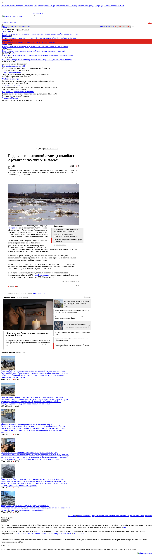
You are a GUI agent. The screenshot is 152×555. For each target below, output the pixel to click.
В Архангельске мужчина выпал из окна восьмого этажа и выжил (29, 42)
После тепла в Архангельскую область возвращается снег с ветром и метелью (32, 479)
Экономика (28, 6)
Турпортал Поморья (10, 98)
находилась (12, 228)
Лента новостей (23, 297)
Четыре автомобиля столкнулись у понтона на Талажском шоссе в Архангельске (35, 47)
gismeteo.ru (40, 545)
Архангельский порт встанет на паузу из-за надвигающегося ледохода (29, 453)
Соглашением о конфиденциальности (56, 534)
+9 (33, 16)
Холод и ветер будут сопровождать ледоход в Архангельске (25, 506)
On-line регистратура (10, 79)
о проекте (72, 516)
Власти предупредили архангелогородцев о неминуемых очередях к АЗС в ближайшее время (40, 34)
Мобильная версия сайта (11, 516)
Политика (19, 6)
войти (150, 23)
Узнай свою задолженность (13, 72)
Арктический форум (86, 6)
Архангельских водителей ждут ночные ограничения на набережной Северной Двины (37, 55)
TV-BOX (120, 6)
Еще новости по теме (60, 245)
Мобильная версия (22, 26)
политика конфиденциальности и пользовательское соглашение (103, 516)
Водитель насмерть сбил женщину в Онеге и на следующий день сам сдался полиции (37, 60)
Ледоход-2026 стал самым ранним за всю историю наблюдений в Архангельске (66, 230)
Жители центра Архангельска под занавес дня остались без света (27, 334)
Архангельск (37, 13)
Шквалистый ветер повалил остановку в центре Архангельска (26, 424)
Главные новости (8, 6)
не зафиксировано (41, 275)
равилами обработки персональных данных (87, 533)
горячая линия (121, 26)
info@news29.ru (39, 293)
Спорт (52, 6)
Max (125, 527)
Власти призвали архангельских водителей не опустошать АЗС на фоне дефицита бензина (39, 38)
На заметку (72, 6)
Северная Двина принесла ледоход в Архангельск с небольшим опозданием (65, 235)
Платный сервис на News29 (13, 66)
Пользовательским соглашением (27, 534)
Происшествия (62, 6)
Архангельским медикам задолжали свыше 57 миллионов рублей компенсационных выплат (72, 318)
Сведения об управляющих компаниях (18, 92)
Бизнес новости (110, 6)
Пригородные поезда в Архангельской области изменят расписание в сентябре (34, 51)
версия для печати (71, 281)
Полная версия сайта (10, 8)
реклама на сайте (137, 516)
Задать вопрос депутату (11, 85)
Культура (46, 6)
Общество (38, 6)
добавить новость (107, 26)
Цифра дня (99, 6)
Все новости (87, 297)
